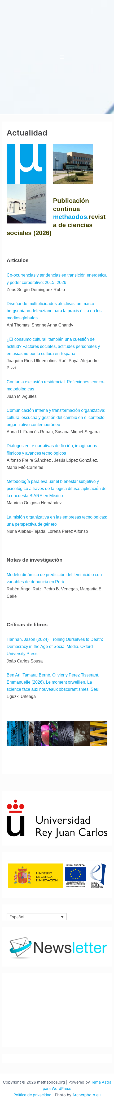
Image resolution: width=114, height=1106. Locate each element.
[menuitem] (37, 916)
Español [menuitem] (17, 916)
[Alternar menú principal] (62, 57)
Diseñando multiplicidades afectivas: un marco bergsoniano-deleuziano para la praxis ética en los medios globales (54, 310)
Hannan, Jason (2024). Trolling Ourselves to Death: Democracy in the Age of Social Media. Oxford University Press (55, 646)
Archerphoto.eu (86, 1095)
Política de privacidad (32, 1095)
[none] (37, 916)
